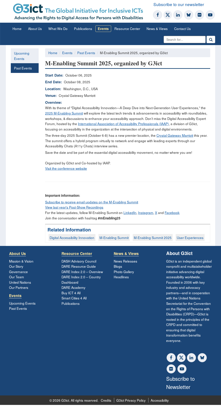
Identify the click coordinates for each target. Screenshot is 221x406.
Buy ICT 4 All (71, 292)
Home (17, 28)
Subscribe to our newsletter (178, 4)
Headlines (121, 276)
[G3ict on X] (167, 15)
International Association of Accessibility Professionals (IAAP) (123, 123)
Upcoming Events (21, 56)
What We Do (58, 28)
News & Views (157, 28)
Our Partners (18, 287)
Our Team (16, 276)
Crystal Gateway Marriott (174, 135)
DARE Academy (73, 287)
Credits (106, 400)
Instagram (145, 212)
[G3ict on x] (181, 357)
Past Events (23, 68)
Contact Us (182, 28)
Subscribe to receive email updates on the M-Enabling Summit (91, 202)
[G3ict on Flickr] (199, 15)
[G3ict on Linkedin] (178, 15)
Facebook (172, 212)
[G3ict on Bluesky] (189, 15)
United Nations (20, 282)
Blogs (118, 266)
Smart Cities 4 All (74, 298)
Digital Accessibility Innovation (72, 237)
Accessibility (160, 400)
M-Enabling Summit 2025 (153, 237)
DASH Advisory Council (79, 261)
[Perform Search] (211, 39)
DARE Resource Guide (79, 266)
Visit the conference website (66, 168)
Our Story (16, 266)
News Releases (125, 261)
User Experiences (190, 237)
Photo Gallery (124, 271)
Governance (18, 271)
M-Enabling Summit (114, 237)
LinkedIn (129, 212)
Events (103, 28)
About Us (35, 28)
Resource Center (127, 28)
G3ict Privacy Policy (131, 400)
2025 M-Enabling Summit (64, 113)
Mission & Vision (21, 261)
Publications (83, 28)
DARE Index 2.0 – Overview (82, 271)
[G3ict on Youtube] (210, 15)
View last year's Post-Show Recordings (74, 207)
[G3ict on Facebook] (158, 15)
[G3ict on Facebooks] (171, 357)
